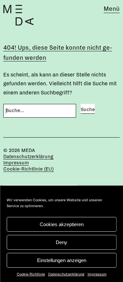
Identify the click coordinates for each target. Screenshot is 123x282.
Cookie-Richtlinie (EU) (28, 169)
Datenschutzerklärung (66, 274)
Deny (61, 242)
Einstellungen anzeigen (61, 260)
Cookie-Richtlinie (31, 274)
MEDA (28, 150)
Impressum (97, 274)
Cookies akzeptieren (62, 224)
